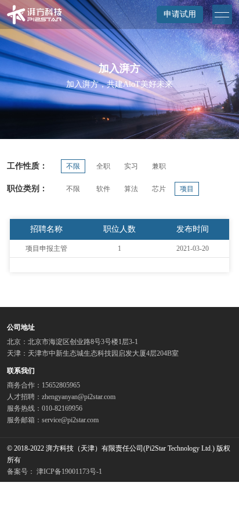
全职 (103, 166)
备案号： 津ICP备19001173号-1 (54, 471)
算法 (131, 189)
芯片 (159, 189)
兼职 (159, 166)
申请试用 (180, 14)
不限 (73, 166)
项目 (187, 189)
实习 (131, 166)
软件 (103, 189)
